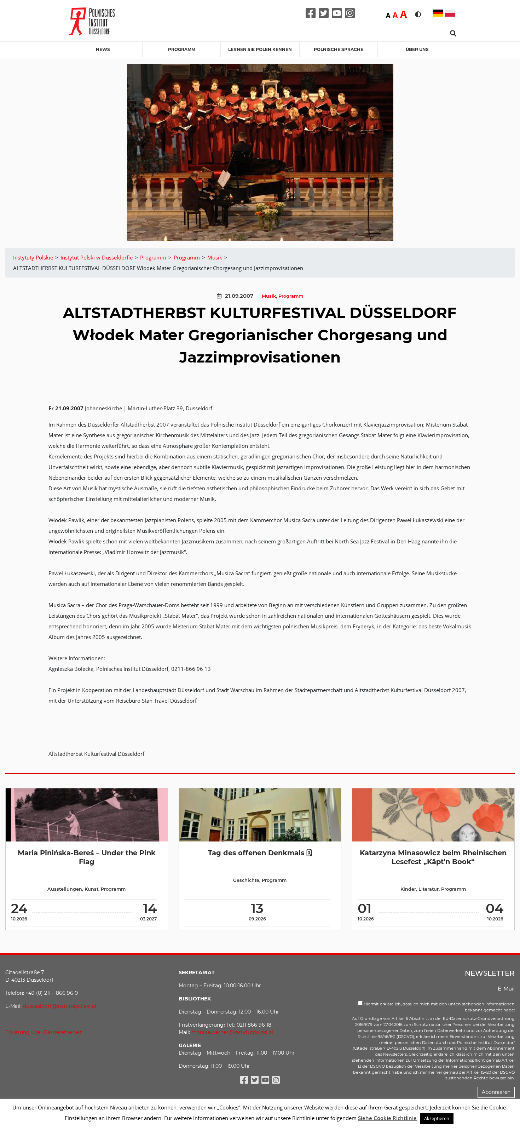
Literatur (428, 889)
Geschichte (246, 880)
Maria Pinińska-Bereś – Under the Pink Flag (87, 857)
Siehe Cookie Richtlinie (387, 1118)
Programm (181, 49)
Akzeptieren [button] (436, 1118)
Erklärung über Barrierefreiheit (43, 1032)
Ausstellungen (64, 889)
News (103, 49)
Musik (269, 296)
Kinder (408, 889)
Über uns (417, 49)
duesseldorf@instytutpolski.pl (59, 1006)
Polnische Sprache (338, 49)
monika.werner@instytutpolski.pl (232, 1032)
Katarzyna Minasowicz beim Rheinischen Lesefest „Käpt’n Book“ (433, 857)
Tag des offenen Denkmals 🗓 (260, 853)
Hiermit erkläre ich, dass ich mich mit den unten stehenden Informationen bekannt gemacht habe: (439, 1006)
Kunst (91, 889)
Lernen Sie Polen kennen (260, 49)
